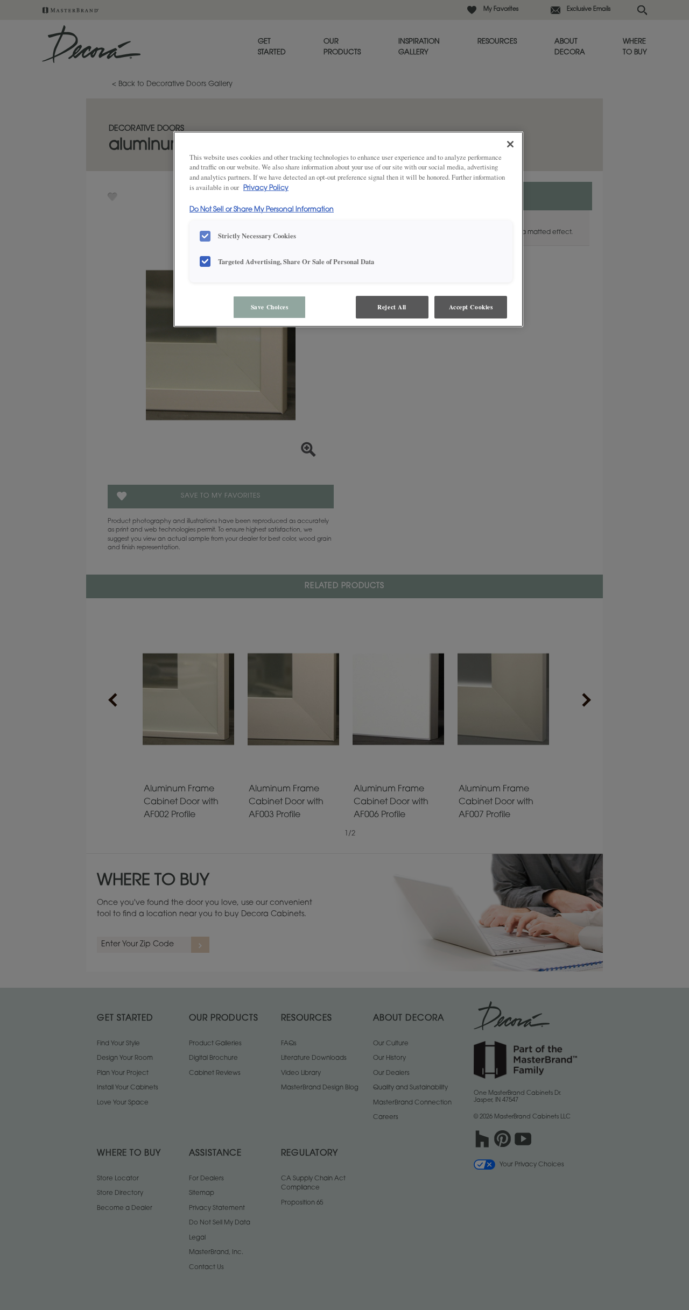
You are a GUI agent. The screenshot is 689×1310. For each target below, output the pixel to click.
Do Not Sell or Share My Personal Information (261, 210)
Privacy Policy (266, 188)
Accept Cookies (471, 306)
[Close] (510, 144)
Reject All (391, 306)
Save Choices (270, 306)
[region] (348, 229)
